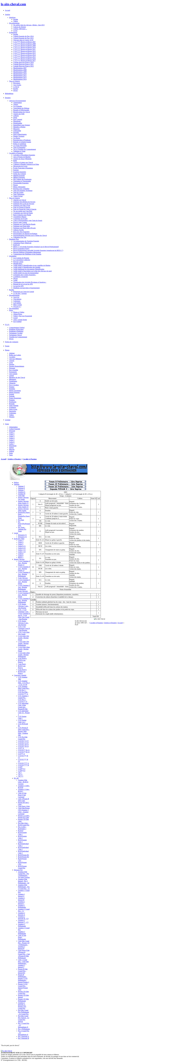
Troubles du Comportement (18, 337)
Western (11, 417)
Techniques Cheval (15, 335)
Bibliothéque (9, 93)
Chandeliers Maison (19, 217)
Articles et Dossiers (14, 459)
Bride (15, 160)
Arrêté (15, 280)
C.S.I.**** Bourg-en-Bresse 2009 (24, 45)
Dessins (11, 364)
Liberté (11, 375)
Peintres (11, 387)
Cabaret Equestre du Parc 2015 (23, 38)
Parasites (16, 132)
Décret (15, 278)
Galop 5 (11, 440)
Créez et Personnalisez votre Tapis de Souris (27, 220)
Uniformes (12, 413)
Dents (15, 117)
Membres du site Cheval (17, 377)
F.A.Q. (7, 324)
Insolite (15, 19)
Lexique (7, 420)
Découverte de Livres (20, 166)
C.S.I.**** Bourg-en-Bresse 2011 (24, 49)
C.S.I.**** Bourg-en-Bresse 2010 (24, 47)
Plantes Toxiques (18, 136)
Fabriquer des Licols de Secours (23, 204)
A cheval (16, 87)
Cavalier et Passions (30, 459)
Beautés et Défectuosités (21, 110)
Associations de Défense (21, 108)
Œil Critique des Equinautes (22, 179)
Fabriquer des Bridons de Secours (24, 202)
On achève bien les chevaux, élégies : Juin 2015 (29, 25)
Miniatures (12, 379)
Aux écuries (17, 85)
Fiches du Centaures (11, 342)
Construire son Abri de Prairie (23, 213)
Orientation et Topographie (22, 181)
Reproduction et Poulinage (22, 140)
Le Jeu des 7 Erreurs (20, 293)
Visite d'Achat (17, 196)
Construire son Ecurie (20, 218)
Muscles (12, 449)
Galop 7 (11, 444)
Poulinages (12, 402)
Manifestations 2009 (20, 72)
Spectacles (12, 411)
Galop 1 (11, 432)
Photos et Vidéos (18, 312)
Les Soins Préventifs (20, 146)
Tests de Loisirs (18, 192)
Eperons (16, 170)
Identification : (18, 263)
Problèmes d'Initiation (16, 331)
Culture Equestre (14, 429)
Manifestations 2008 (20, 70)
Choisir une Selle (18, 114)
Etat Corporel (17, 119)
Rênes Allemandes (19, 187)
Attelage (12, 353)
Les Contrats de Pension (21, 258)
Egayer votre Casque (20, 222)
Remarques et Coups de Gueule (23, 291)
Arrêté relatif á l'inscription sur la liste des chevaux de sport (32, 271)
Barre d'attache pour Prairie (22, 215)
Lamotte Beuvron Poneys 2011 (23, 64)
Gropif (15, 318)
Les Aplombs (17, 106)
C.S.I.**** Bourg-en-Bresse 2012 (24, 51)
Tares (11, 455)
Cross (11, 362)
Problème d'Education (16, 329)
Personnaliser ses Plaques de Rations (25, 233)
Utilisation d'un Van (19, 237)
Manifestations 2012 (20, 75)
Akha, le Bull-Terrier (20, 320)
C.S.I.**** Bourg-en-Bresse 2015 (24, 57)
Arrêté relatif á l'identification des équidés (26, 267)
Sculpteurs (12, 407)
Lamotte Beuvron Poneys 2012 (23, 66)
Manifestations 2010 (20, 74)
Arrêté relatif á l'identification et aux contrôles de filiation (31, 265)
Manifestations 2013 (20, 77)
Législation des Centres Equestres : (24, 275)
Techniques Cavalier (15, 333)
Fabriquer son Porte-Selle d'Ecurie (24, 228)
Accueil (7, 10)
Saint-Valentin (13, 405)
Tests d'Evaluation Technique (22, 190)
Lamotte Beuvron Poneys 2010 (23, 62)
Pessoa (15, 185)
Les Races (16, 138)
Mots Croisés (17, 305)
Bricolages (16, 83)
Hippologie (17, 121)
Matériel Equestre (19, 175)
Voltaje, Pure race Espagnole (22, 316)
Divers (15, 90)
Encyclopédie (13, 370)
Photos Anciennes (15, 390)
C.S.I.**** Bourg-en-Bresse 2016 (24, 59)
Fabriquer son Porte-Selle (21, 226)
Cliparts (11, 361)
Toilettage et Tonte (19, 151)
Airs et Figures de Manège (22, 157)
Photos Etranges (14, 392)
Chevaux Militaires (15, 359)
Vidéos (15, 21)
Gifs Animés (13, 374)
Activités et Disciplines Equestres (24, 155)
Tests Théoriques (18, 194)
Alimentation (17, 102)
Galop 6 (11, 442)
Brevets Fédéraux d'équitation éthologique (27, 252)
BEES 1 (20, 557)
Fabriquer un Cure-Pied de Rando (24, 224)
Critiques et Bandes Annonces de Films (26, 164)
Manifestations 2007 (20, 68)
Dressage (12, 368)
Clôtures (16, 116)
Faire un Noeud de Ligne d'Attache (24, 209)
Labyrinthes (17, 303)
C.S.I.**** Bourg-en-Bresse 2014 (24, 55)
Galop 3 (11, 436)
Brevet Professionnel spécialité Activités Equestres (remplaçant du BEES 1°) (38, 250)
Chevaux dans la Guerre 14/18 (23, 40)
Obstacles (12, 383)
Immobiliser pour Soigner (21, 125)
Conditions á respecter (20, 277)
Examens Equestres (19, 172)
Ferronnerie (13, 372)
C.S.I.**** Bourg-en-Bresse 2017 (24, 60)
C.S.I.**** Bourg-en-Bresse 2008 (24, 44)
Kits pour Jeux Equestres (21, 232)
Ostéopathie (17, 131)
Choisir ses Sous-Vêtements (22, 159)
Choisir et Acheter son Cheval (23, 162)
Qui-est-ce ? (17, 306)
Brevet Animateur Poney (21, 248)
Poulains (12, 400)
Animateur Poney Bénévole (22, 243)
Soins (11, 453)
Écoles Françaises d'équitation (23, 168)
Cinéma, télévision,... (20, 29)
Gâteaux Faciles (18, 230)
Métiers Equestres (19, 177)
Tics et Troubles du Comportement (24, 149)
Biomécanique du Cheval (21, 112)
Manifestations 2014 (20, 79)
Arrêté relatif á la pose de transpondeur (26, 273)
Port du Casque (18, 262)
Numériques (13, 381)
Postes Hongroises (15, 398)
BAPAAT (16, 245)
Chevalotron (17, 299)
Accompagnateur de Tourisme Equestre (26, 241)
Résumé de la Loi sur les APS (23, 284)
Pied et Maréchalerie (20, 134)
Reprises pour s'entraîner (21, 189)
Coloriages (16, 301)
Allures (15, 104)
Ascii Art (16, 297)
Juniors (11, 447)
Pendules (12, 389)
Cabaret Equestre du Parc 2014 (23, 36)
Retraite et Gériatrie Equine (22, 142)
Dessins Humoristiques (16, 366)
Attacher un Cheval (19, 200)
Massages (16, 129)
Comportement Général (16, 327)
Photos (7, 350)
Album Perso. (17, 314)
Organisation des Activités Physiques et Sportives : (29, 282)
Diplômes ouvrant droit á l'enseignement (26, 288)
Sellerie (11, 451)
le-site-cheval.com (13, 4)
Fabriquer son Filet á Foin (21, 205)
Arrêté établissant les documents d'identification (28, 269)
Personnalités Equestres (21, 183)
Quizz (7, 424)
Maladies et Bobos (19, 127)
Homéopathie (17, 123)
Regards (12, 404)
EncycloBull (17, 321)
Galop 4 (11, 438)
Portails (11, 394)
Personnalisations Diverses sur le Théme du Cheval (30, 235)
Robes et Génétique (19, 144)
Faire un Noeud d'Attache (21, 207)
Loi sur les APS (18, 286)
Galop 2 (11, 434)
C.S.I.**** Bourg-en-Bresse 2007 (24, 42)
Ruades (15, 89)
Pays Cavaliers (14, 385)
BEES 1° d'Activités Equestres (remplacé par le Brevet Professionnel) (36, 247)
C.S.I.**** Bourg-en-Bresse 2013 (24, 53)
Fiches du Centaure (19, 174)
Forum (7, 346)
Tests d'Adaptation (19, 147)
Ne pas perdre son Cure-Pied (22, 211)
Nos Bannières (14, 308)
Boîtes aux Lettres (15, 355)
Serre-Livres (13, 409)
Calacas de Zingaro (19, 27)
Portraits (12, 396)
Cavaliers (12, 357)
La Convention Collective (21, 260)
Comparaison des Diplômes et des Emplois (27, 254)
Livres (15, 31)
